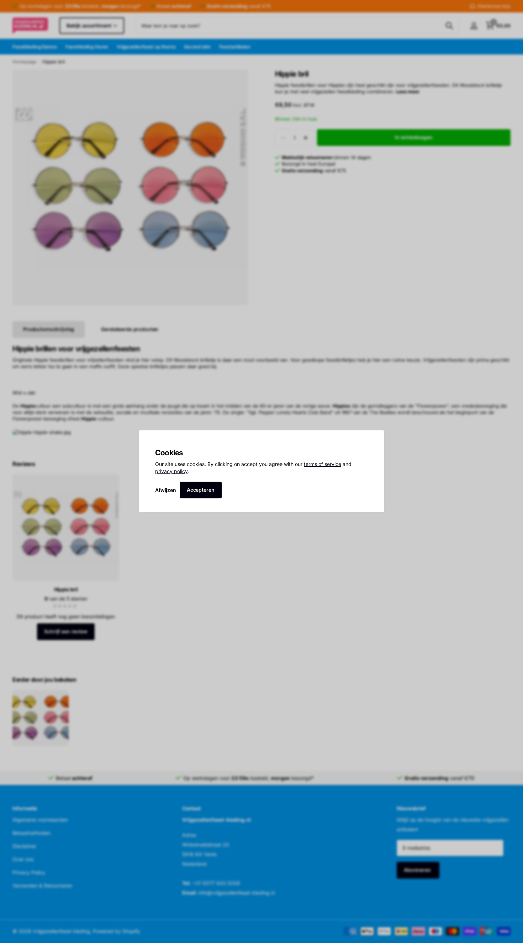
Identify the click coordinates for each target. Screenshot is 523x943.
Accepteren (201, 490)
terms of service (322, 464)
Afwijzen (165, 490)
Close (376, 438)
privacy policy (171, 471)
